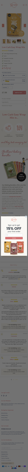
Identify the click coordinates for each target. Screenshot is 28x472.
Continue (14, 238)
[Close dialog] (26, 216)
